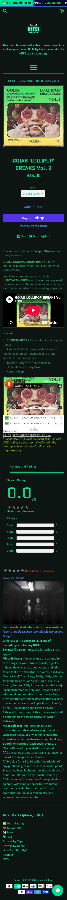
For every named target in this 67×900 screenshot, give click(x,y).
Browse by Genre (14, 846)
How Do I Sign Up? (15, 850)
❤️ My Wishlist (13, 828)
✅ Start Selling (13, 823)
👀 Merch (9, 832)
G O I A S (7, 435)
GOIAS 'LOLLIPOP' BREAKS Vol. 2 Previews (31, 435)
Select (33, 187)
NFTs (6, 859)
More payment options (33, 226)
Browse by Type (13, 841)
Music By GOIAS (13, 578)
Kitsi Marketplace (43, 880)
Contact (8, 855)
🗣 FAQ (7, 837)
